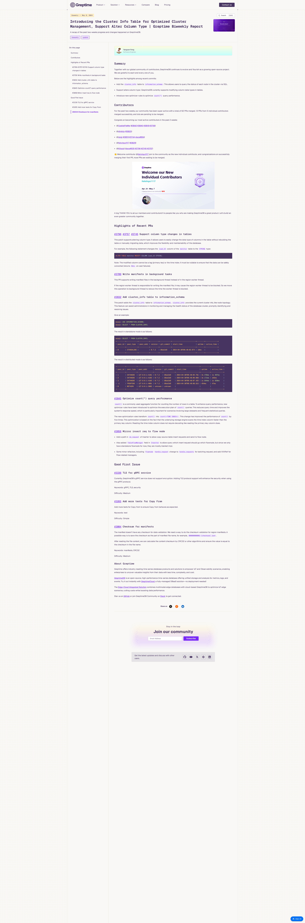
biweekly (75, 37)
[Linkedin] (209, 657)
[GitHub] (184, 657)
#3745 (144, 148)
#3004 (117, 526)
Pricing (167, 5)
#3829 (133, 143)
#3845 (117, 398)
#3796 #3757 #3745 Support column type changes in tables (88, 69)
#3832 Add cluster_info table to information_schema (84, 81)
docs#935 (130, 148)
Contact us (227, 5)
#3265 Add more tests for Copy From (86, 107)
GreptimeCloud (148, 581)
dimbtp (121, 131)
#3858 (117, 431)
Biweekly (82, 15)
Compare (146, 5)
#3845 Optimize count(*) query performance (89, 88)
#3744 (132, 137)
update (85, 37)
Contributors (75, 58)
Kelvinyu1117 (123, 143)
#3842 (134, 125)
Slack (162, 596)
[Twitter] (197, 657)
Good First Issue (77, 98)
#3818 (146, 125)
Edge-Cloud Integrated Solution (132, 587)
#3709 (117, 274)
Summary (74, 53)
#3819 (126, 137)
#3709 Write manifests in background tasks (88, 75)
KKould (121, 148)
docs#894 (139, 137)
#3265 (117, 501)
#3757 (149, 148)
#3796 (138, 148)
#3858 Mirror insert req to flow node (86, 93)
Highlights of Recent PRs (80, 62)
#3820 (129, 131)
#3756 (152, 125)
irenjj (120, 137)
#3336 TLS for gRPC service (83, 102)
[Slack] (203, 657)
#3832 (117, 297)
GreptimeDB (119, 578)
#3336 (117, 472)
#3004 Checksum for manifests (85, 112)
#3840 (140, 125)
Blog (157, 5)
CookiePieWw (124, 125)
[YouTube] (191, 657)
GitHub (127, 596)
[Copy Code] (228, 256)
